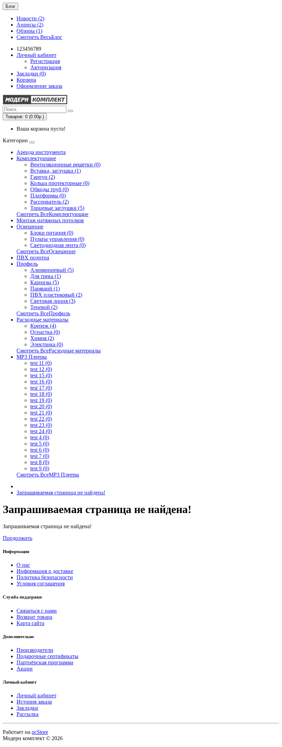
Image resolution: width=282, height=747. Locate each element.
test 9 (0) (39, 468)
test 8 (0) (39, 462)
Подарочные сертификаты (47, 656)
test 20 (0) (41, 406)
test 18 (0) (41, 394)
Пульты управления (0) (57, 239)
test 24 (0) (41, 431)
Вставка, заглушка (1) (55, 171)
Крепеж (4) (43, 326)
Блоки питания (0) (51, 233)
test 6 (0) (39, 450)
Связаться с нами (37, 611)
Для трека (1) (45, 276)
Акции (25, 669)
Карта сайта (30, 623)
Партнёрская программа (45, 662)
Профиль (27, 264)
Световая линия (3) (52, 301)
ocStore (40, 732)
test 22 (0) (41, 419)
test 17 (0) (41, 388)
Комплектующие (36, 158)
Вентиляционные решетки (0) (65, 164)
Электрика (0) (46, 344)
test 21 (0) (41, 413)
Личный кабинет (36, 695)
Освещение (30, 226)
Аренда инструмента (41, 152)
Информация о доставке (45, 571)
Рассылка (28, 714)
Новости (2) (30, 18)
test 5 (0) (39, 444)
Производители (35, 650)
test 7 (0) (39, 456)
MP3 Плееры (32, 357)
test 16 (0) (41, 382)
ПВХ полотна (33, 257)
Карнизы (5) (44, 282)
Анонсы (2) (30, 25)
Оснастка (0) (45, 332)
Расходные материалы (42, 320)
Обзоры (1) (29, 31)
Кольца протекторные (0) (59, 183)
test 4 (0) (39, 437)
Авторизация (45, 67)
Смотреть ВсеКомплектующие (52, 214)
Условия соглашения (41, 583)
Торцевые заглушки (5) (57, 208)
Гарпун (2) (42, 177)
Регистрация (45, 61)
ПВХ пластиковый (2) (56, 295)
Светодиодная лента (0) (58, 245)
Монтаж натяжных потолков (50, 220)
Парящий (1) (45, 288)
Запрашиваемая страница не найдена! (61, 492)
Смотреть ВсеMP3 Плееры (48, 475)
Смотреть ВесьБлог (39, 37)
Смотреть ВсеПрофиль (43, 313)
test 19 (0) (41, 400)
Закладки (27, 708)
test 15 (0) (41, 375)
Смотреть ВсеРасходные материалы (59, 351)
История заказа (34, 702)
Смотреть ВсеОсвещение (46, 251)
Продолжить (17, 538)
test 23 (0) (41, 425)
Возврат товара (34, 617)
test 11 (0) (41, 363)
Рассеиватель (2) (49, 202)
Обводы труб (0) (49, 189)
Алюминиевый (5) (52, 270)
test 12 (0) (41, 369)
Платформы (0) (48, 195)
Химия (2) (42, 338)
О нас (23, 565)
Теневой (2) (43, 307)
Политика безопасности (45, 577)
